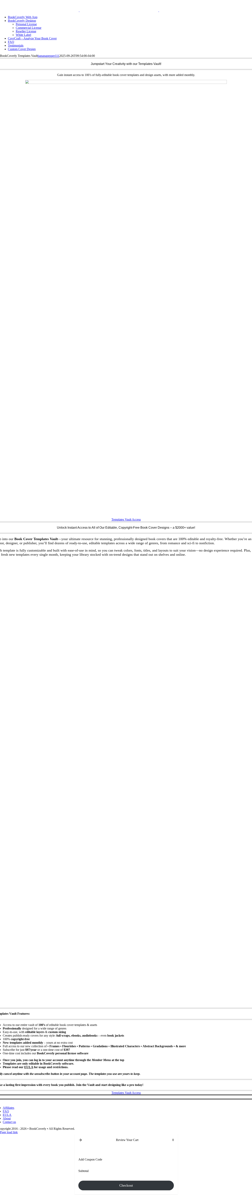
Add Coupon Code (90, 1159)
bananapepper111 (48, 55)
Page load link (9, 1132)
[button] (80, 1140)
